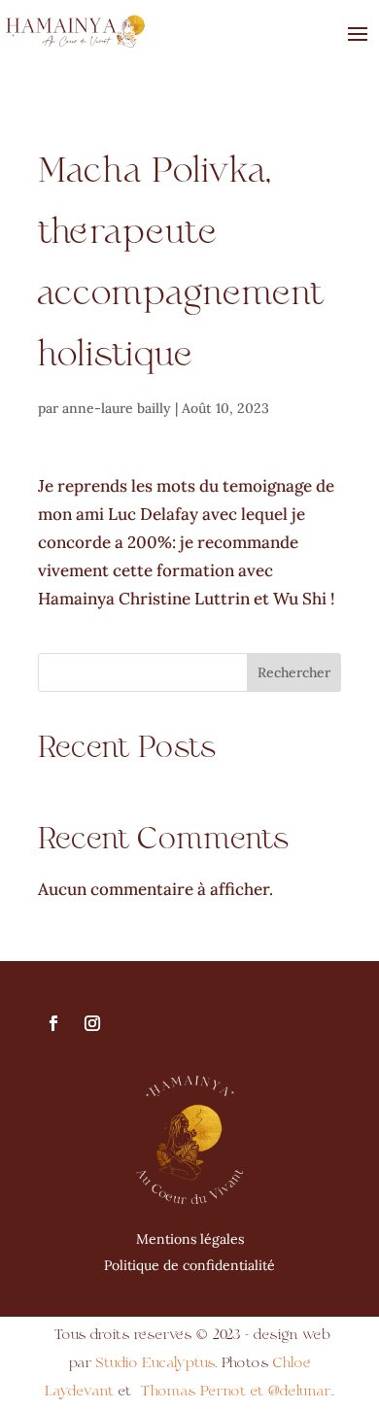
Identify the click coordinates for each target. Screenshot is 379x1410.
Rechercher (294, 672)
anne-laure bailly (116, 408)
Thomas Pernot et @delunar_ (238, 1391)
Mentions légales (190, 1239)
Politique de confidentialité (189, 1265)
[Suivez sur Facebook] (53, 1023)
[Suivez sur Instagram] (92, 1023)
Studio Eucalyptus (153, 1363)
